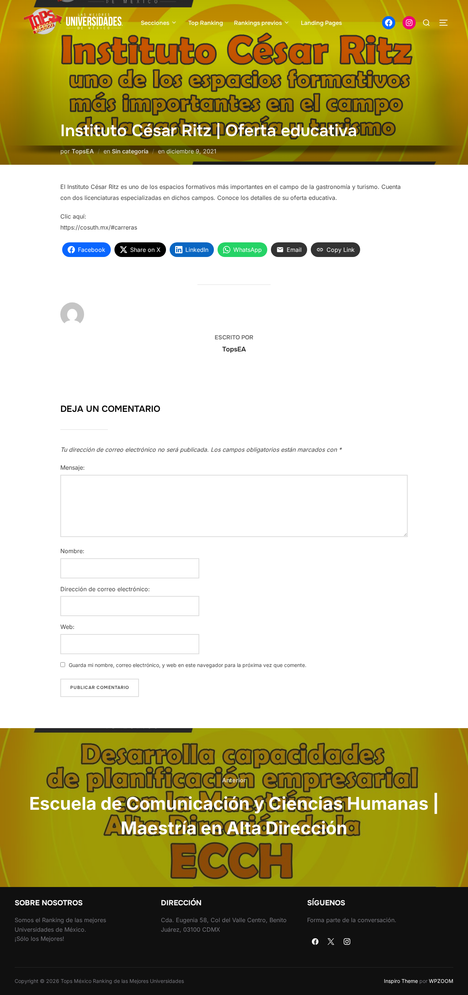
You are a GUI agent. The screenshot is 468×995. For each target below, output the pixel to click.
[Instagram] (347, 942)
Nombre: (72, 551)
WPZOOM (441, 981)
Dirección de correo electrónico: (105, 589)
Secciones (155, 23)
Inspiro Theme (401, 981)
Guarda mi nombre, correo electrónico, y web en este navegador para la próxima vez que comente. (187, 665)
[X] (331, 942)
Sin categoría (130, 151)
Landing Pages (321, 23)
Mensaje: (72, 467)
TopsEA (83, 151)
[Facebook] (315, 942)
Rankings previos (258, 23)
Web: (67, 626)
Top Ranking (205, 23)
